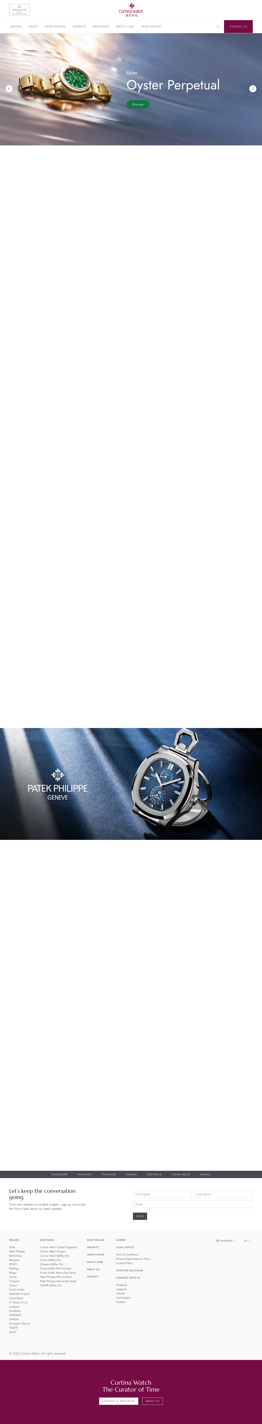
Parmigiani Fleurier (19, 1324)
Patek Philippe (55, 27)
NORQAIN (15, 1315)
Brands (16, 27)
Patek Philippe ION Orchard (56, 1277)
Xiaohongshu (123, 1298)
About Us (93, 1269)
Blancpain (100, 958)
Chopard (222, 958)
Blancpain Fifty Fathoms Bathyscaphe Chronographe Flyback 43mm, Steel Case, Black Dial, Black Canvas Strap (100, 966)
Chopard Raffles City (51, 1264)
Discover (138, 104)
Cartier (13, 1277)
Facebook (121, 1285)
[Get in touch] (254, 1416)
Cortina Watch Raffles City (54, 1256)
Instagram (121, 1289)
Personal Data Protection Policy (133, 1259)
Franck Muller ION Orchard (55, 1269)
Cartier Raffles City (50, 1260)
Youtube (120, 1302)
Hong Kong (181, 1175)
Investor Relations (129, 1270)
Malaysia (85, 1175)
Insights (79, 27)
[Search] (218, 27)
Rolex (33, 27)
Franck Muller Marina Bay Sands (58, 1273)
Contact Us (238, 27)
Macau (205, 1175)
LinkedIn (120, 1293)
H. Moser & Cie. (18, 1302)
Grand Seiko (16, 1298)
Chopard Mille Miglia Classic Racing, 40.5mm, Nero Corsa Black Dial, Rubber (222, 966)
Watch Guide (96, 1255)
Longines (14, 1307)
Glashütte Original (19, 1294)
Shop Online (151, 27)
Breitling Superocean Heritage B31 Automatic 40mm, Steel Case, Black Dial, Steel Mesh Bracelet (161, 966)
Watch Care (125, 27)
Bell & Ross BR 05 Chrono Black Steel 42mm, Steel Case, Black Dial (39, 964)
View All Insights (235, 595)
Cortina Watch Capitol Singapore (58, 1247)
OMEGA (14, 1319)
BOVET (13, 1264)
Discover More (21, 1068)
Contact (93, 1276)
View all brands (236, 357)
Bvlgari (13, 1273)
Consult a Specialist (118, 1401)
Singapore (59, 1175)
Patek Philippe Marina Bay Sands (58, 1281)
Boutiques (101, 27)
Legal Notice (125, 1247)
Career (121, 1240)
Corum (13, 1285)
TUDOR (13, 1328)
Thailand (109, 1175)
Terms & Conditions (127, 1255)
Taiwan (131, 1175)
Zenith (12, 1332)
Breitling (161, 958)
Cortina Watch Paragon (53, 1252)
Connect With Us (128, 1278)
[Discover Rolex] (234, 10)
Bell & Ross (40, 958)
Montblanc (15, 1311)
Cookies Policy (124, 1263)
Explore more (20, 329)
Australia (154, 1175)
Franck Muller (16, 1290)
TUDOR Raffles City (51, 1285)
